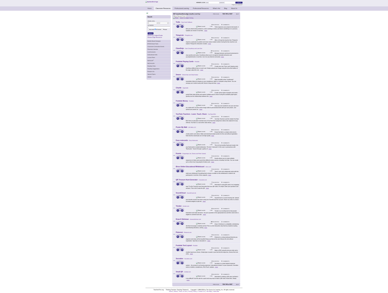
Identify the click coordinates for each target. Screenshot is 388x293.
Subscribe (216, 291)
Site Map (209, 291)
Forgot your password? (237, 4)
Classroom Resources (163, 8)
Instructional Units (152, 54)
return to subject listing (186, 18)
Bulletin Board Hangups (154, 41)
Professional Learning (182, 8)
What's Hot (216, 8)
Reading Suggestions (153, 69)
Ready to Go (151, 71)
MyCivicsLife (151, 63)
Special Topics (152, 74)
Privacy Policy (192, 291)
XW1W (149, 77)
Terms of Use (183, 291)
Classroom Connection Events (156, 46)
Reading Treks (152, 66)
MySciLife (151, 60)
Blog (225, 8)
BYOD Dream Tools (153, 44)
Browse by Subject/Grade (155, 35)
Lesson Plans (151, 57)
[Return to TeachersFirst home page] (152, 2)
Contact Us (201, 291)
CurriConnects (152, 52)
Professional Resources (201, 8)
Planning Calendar (153, 49)
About (175, 291)
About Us (234, 8)
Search (151, 33)
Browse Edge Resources (155, 37)
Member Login (201, 2)
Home (150, 8)
